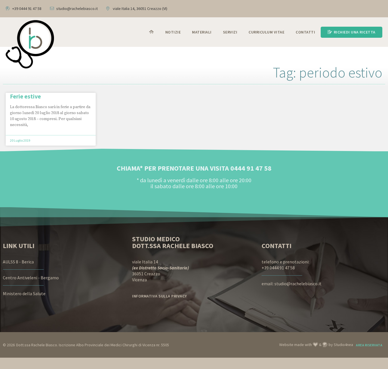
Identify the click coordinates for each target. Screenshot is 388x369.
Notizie (173, 32)
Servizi (230, 32)
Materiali (202, 32)
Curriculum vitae (266, 32)
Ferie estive (25, 96)
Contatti (305, 32)
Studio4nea (343, 344)
